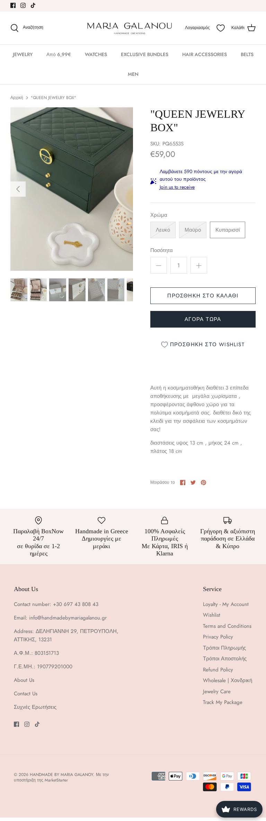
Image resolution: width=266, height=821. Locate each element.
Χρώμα (158, 215)
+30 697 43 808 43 (75, 604)
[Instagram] (23, 5)
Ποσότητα (161, 250)
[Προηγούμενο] (18, 189)
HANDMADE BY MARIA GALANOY (61, 774)
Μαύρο (193, 230)
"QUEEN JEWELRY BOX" (53, 98)
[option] (71, 189)
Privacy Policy (218, 637)
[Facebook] (13, 5)
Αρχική (16, 98)
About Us (24, 680)
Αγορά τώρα (203, 319)
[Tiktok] (33, 5)
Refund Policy (218, 669)
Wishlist (211, 615)
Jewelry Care (217, 691)
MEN (133, 74)
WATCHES (96, 54)
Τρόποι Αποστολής (225, 658)
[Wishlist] (220, 28)
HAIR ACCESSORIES (204, 54)
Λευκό (163, 230)
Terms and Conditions (227, 626)
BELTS (247, 54)
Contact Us (25, 693)
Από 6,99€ (58, 54)
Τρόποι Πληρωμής (224, 648)
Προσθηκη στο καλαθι (202, 296)
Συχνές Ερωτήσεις (35, 707)
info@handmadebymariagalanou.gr (68, 618)
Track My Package (222, 702)
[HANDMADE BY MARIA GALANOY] (129, 28)
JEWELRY (23, 54)
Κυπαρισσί (227, 230)
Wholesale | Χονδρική (227, 680)
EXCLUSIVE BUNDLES (144, 54)
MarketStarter (56, 780)
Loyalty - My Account (226, 604)
